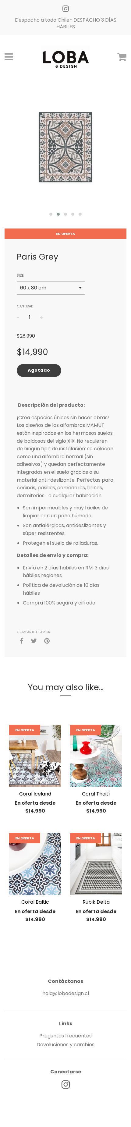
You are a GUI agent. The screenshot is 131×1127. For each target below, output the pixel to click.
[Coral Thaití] (96, 756)
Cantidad (25, 306)
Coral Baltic (35, 901)
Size (20, 275)
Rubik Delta (96, 901)
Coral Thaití (96, 793)
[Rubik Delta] (96, 864)
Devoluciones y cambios (65, 1044)
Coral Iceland (35, 793)
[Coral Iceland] (35, 756)
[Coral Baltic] (35, 864)
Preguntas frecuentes (65, 1035)
